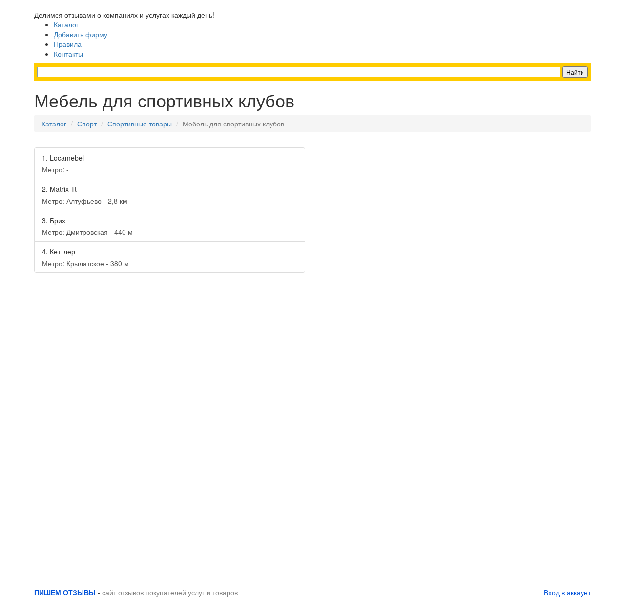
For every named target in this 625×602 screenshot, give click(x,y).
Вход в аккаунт (567, 592)
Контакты (68, 54)
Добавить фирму (80, 34)
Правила (68, 44)
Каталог (66, 24)
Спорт (87, 123)
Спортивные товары (139, 123)
